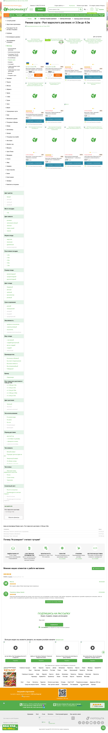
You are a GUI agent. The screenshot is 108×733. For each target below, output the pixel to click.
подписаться (54, 624)
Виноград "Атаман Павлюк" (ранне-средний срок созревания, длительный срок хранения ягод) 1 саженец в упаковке (74, 71)
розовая (9, 220)
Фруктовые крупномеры (13, 24)
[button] (32, 64)
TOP (13, 15)
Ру (85, 9)
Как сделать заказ (75, 714)
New (11, 15)
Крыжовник (61, 12)
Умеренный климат (12, 458)
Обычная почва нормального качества (10, 471)
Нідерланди (10, 377)
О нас (28, 682)
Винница (90, 668)
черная (9, 231)
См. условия (62, 558)
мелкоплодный (11, 274)
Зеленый (9, 404)
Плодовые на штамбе (13, 137)
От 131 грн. (101, 533)
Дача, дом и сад (101, 15)
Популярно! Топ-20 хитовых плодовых (12, 28)
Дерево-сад (10, 144)
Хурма (8, 93)
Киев (34, 668)
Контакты (35, 682)
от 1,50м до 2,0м (11, 385)
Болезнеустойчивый (13, 358)
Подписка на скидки (82, 682)
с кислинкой (10, 340)
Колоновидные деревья (13, 37)
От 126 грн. (101, 536)
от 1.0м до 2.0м (11, 387)
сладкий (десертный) (13, 342)
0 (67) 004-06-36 (38, 707)
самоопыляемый (12, 327)
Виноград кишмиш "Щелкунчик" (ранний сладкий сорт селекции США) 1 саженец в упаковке (34, 69)
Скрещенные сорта (12, 111)
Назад (29, 18)
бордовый (10, 287)
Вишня (8, 107)
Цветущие (63, 15)
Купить (38, 75)
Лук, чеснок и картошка (19, 15)
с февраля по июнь (12, 441)
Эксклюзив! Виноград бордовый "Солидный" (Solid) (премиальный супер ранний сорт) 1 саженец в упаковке (34, 115)
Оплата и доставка (82, 5)
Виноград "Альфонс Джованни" (12, 533)
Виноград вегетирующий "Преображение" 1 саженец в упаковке (73, 157)
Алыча (8, 159)
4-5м (8, 260)
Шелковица (10, 129)
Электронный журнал (62, 714)
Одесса (48, 668)
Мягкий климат (11, 451)
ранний (9, 306)
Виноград (34, 15)
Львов (83, 668)
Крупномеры (83, 15)
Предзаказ (65, 684)
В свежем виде (11, 417)
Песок (8, 475)
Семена (27, 15)
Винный (10, 73)
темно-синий (10, 228)
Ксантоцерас (10, 177)
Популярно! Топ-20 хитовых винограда (13, 55)
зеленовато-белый (12, 223)
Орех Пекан (10, 151)
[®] (15, 11)
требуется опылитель (13, 324)
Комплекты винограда (14, 52)
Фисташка (9, 140)
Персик (9, 82)
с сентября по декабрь (13, 438)
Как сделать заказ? (53, 684)
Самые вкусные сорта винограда (14, 70)
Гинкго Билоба (11, 170)
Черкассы (70, 668)
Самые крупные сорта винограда (14, 67)
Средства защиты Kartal (32, 684)
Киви (8, 115)
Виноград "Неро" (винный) (11, 536)
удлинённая (10, 244)
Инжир (8, 126)
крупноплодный (11, 279)
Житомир (90, 670)
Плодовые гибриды (12, 122)
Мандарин (9, 155)
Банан (8, 173)
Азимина (9, 166)
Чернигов (82, 670)
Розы (30, 15)
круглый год (10, 436)
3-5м (8, 263)
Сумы (65, 670)
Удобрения (95, 15)
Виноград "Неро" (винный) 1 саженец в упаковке (91, 113)
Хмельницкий (73, 670)
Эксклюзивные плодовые (11, 41)
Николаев (37, 670)
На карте (79, 705)
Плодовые (46, 15)
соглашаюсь (45, 627)
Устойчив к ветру (12, 461)
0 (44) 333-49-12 (27, 705)
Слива (8, 96)
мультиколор (10, 295)
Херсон (77, 668)
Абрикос (9, 89)
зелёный (9, 292)
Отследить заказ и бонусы (97, 5)
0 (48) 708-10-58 (27, 707)
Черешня (9, 78)
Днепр (54, 668)
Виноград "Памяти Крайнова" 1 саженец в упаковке (53, 113)
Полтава (52, 670)
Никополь (45, 670)
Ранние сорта (11, 60)
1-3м (8, 265)
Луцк (30, 670)
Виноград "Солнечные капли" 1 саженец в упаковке (34, 157)
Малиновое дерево (12, 118)
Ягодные (52, 15)
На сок (9, 422)
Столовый (10, 64)
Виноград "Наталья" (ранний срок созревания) (16, 531)
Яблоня (56, 12)
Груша (8, 100)
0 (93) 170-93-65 (40, 5)
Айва (8, 162)
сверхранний (10, 308)
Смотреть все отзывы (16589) (54, 601)
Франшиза (72, 5)
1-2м (8, 255)
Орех (8, 104)
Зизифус (9, 181)
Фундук (9, 133)
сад (8, 212)
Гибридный (10, 368)
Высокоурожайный (12, 366)
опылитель (10, 329)
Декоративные (70, 15)
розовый (9, 297)
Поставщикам (74, 684)
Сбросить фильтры (13, 517)
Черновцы (34, 676)
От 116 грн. (101, 531)
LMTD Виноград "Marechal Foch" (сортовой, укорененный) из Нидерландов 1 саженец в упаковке (92, 157)
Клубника (9, 33)
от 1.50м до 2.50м (12, 393)
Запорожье (62, 668)
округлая (9, 239)
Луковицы (40, 15)
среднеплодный (11, 276)
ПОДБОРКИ (6, 15)
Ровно (59, 670)
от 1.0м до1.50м (11, 390)
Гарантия (42, 682)
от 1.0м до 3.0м (11, 395)
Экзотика (57, 15)
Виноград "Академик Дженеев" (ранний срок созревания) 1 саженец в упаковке (53, 159)
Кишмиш (10, 62)
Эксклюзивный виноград (12, 49)
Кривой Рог (98, 668)
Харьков (41, 668)
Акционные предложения (12, 5)
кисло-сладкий (11, 345)
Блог (22, 682)
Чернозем (10, 480)
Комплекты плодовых (13, 184)
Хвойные (77, 15)
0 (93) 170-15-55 (37, 705)
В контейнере (11, 57)
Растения (89, 15)
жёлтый (9, 289)
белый (9, 197)
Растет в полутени (12, 489)
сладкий (9, 348)
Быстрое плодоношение (14, 361)
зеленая (9, 225)
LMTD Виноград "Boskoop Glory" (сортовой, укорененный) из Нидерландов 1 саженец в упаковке (53, 69)
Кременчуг (51, 676)
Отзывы (63, 682)
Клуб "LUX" (71, 682)
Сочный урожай (11, 20)
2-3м (8, 257)
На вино (9, 419)
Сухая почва (10, 477)
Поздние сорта (12, 75)
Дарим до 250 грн (95, 682)
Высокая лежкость (12, 363)
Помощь (43, 684)
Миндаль (9, 148)
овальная (9, 242)
